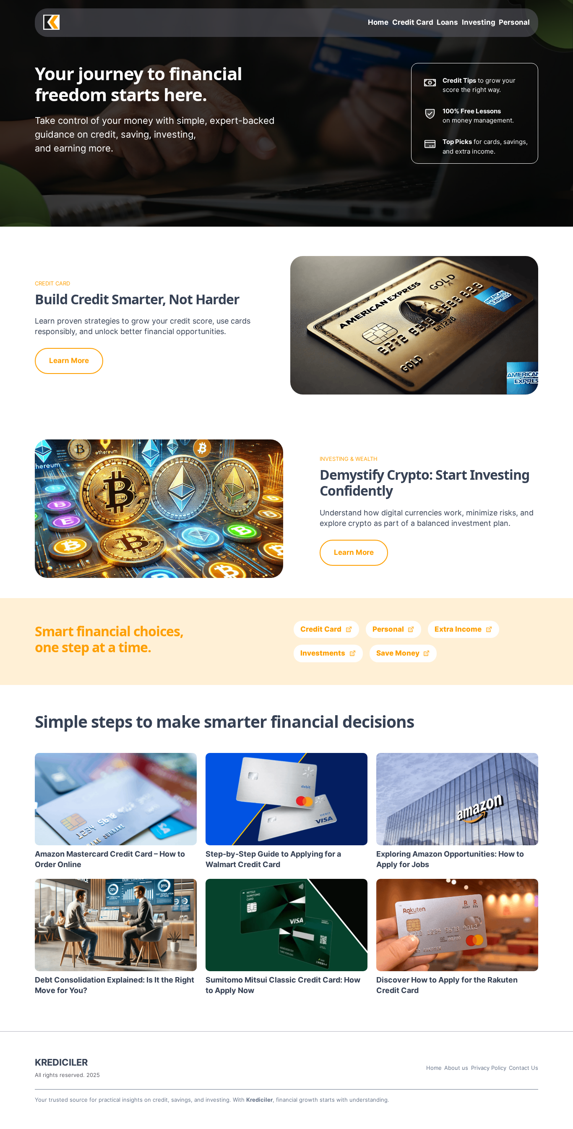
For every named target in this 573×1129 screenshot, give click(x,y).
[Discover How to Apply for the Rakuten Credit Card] (457, 925)
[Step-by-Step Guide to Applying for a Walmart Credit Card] (286, 799)
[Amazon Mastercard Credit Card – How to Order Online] (116, 799)
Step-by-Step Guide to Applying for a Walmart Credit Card (273, 859)
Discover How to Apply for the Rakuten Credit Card (447, 985)
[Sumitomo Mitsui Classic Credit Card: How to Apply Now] (286, 925)
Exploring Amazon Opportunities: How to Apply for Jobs (450, 859)
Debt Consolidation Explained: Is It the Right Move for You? (114, 985)
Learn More (69, 360)
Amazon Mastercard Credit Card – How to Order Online (110, 859)
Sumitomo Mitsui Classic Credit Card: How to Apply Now (283, 985)
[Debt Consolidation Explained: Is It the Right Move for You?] (116, 925)
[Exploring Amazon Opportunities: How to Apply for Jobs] (457, 799)
